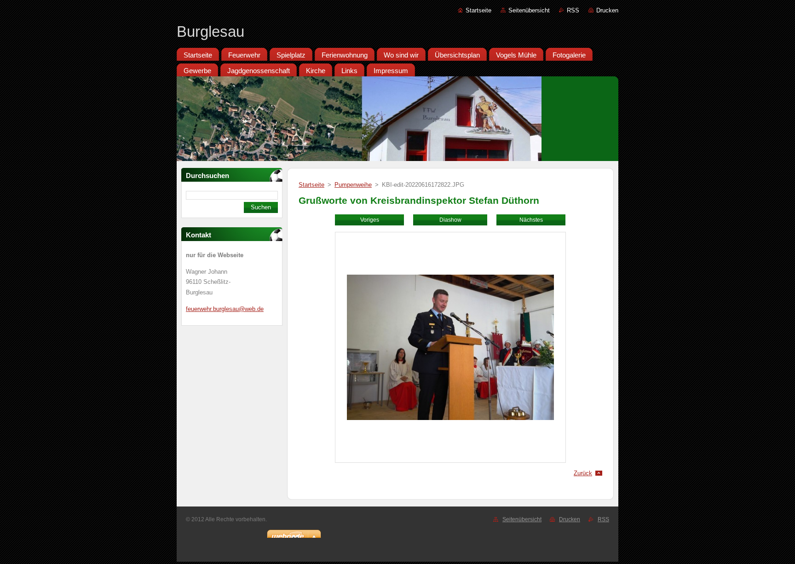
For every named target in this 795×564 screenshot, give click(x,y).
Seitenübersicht (529, 10)
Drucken (607, 10)
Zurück (583, 473)
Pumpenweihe (353, 184)
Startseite (478, 10)
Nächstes (531, 220)
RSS (573, 10)
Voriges (369, 220)
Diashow (450, 220)
